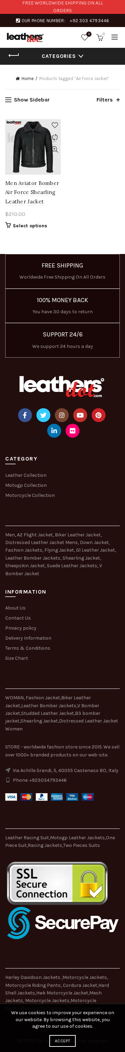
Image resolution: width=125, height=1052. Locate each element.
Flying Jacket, (59, 550)
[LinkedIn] (54, 431)
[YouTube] (80, 415)
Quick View (55, 149)
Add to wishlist (55, 125)
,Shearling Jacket (38, 721)
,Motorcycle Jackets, (84, 977)
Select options (30, 226)
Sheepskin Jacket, (25, 566)
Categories (59, 56)
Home (28, 78)
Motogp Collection (26, 485)
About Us (15, 608)
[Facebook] (25, 415)
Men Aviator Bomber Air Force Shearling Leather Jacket (32, 192)
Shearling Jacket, (81, 558)
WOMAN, (15, 698)
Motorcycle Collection (30, 495)
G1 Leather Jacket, (96, 550)
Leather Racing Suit (27, 838)
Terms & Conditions (27, 648)
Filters (105, 99)
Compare (55, 137)
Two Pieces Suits (81, 845)
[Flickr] (73, 431)
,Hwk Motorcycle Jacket (61, 993)
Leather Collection (26, 475)
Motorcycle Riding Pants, (34, 985)
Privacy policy (20, 628)
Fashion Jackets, (24, 550)
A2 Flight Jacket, (35, 535)
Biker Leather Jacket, (78, 535)
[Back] (14, 55)
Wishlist (89, 34)
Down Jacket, (95, 542)
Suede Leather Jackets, (72, 566)
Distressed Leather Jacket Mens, (42, 542)
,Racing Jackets (44, 845)
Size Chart (16, 658)
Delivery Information (28, 638)
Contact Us (18, 618)
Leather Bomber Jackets (48, 706)
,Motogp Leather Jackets (77, 838)
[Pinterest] (99, 415)
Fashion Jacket (43, 698)
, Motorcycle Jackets (46, 1000)
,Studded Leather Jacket (47, 713)
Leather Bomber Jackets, (33, 558)
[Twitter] (43, 415)
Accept (62, 1040)
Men (10, 535)
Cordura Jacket (80, 985)
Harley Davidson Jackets (33, 977)
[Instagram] (62, 415)
